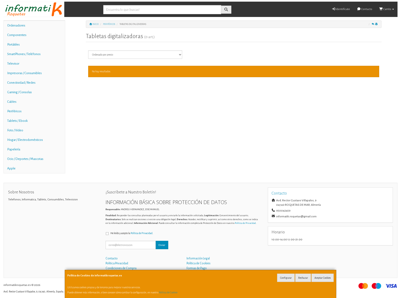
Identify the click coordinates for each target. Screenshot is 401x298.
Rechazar (303, 277)
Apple (11, 168)
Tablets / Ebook (17, 121)
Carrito (387, 9)
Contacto (366, 9)
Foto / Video (15, 130)
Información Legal (198, 258)
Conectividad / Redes (21, 82)
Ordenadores (16, 25)
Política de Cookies (168, 292)
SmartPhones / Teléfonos (24, 54)
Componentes (16, 35)
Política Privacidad (117, 263)
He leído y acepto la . (131, 233)
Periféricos (14, 111)
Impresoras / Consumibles (24, 73)
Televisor (13, 63)
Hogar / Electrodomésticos (25, 140)
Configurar (286, 277)
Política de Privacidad (245, 223)
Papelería (13, 149)
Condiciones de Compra (121, 268)
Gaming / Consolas (19, 92)
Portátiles (13, 44)
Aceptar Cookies (322, 277)
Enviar (161, 245)
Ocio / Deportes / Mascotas (25, 159)
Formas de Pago (197, 268)
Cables (11, 101)
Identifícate (342, 9)
